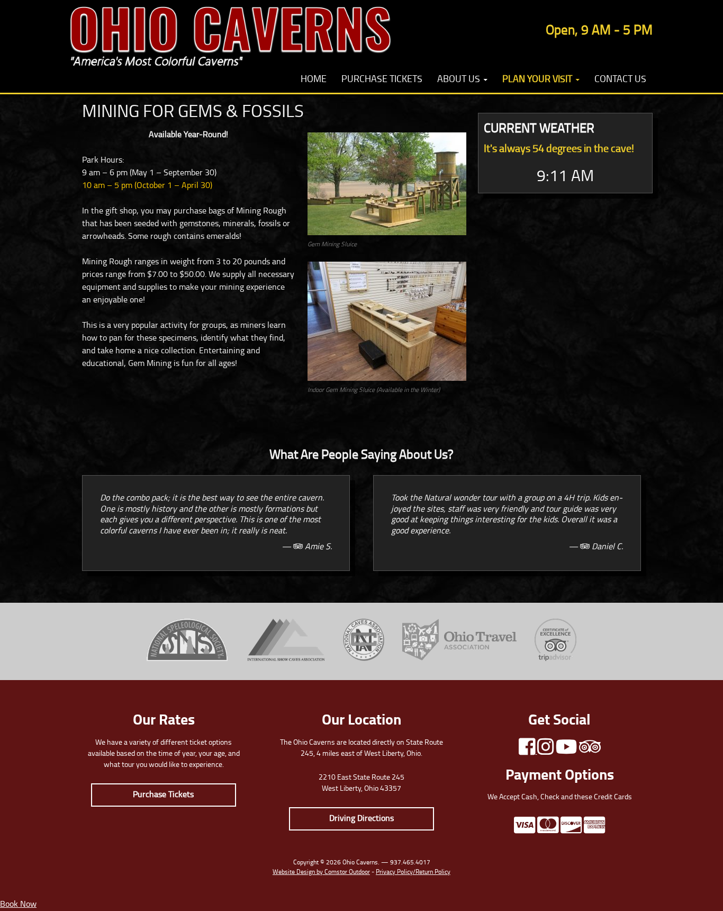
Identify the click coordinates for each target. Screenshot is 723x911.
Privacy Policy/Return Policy (413, 872)
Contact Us (620, 80)
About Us (458, 80)
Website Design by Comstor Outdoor (321, 872)
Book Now (18, 904)
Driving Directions (361, 819)
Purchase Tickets (381, 80)
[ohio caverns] (230, 33)
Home (314, 80)
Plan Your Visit (537, 80)
